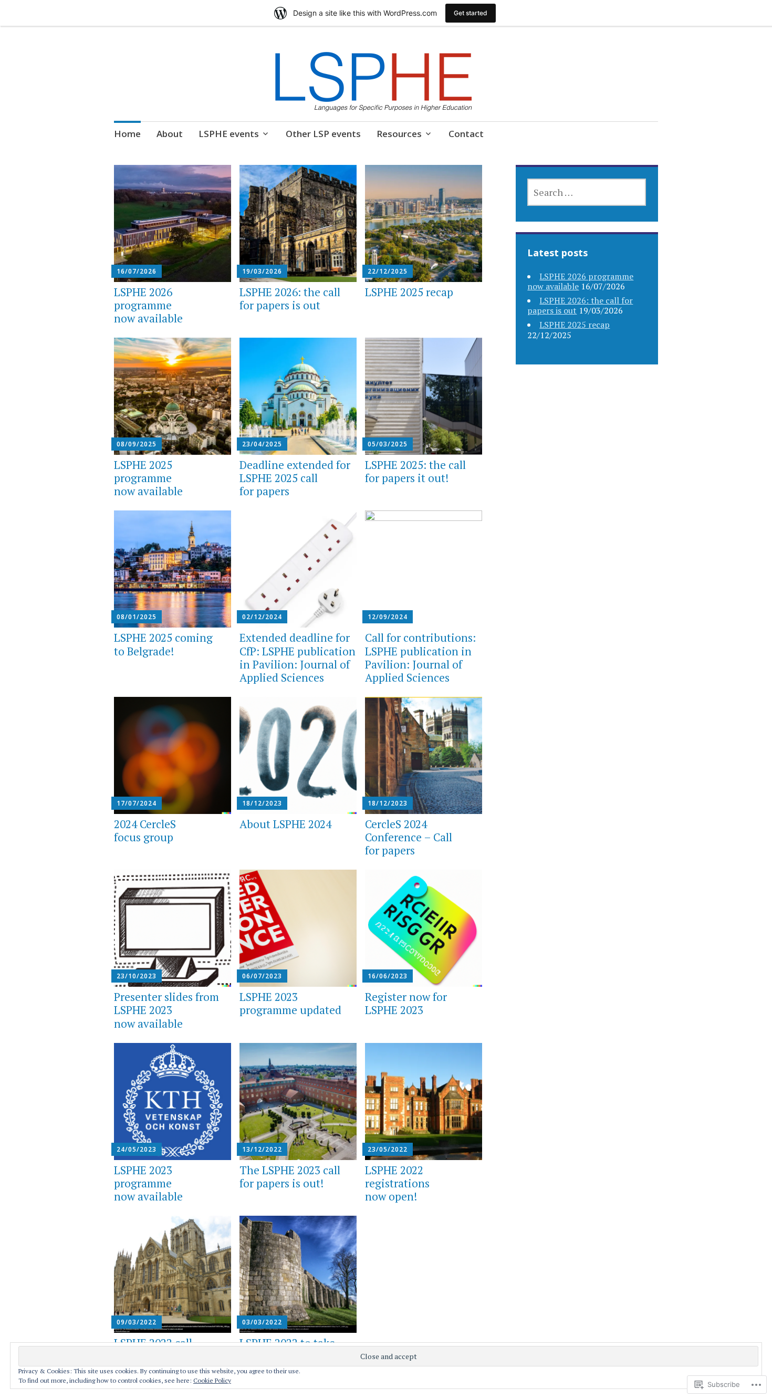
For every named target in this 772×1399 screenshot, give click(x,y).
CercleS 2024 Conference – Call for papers (408, 837)
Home (127, 134)
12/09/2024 (388, 616)
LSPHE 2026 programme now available (148, 305)
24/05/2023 (137, 1149)
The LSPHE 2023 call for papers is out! (289, 1177)
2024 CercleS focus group (145, 830)
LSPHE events (229, 134)
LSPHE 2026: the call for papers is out (289, 298)
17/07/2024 (137, 803)
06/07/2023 (262, 976)
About (170, 134)
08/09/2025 (137, 444)
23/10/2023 (137, 976)
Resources (399, 134)
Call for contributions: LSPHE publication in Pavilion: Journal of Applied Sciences (420, 657)
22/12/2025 (388, 271)
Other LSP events (323, 134)
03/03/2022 (262, 1322)
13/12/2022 (262, 1149)
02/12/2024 (262, 616)
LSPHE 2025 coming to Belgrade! (163, 644)
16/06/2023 (388, 976)
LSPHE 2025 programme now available (148, 477)
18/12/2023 (262, 803)
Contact (466, 134)
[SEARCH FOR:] (586, 192)
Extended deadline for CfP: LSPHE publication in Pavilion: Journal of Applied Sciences (297, 657)
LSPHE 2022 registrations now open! (397, 1183)
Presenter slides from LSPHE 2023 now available (166, 1009)
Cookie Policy (212, 1380)
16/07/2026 (137, 271)
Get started (470, 13)
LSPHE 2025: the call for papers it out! (415, 471)
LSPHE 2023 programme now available (148, 1183)
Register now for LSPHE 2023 (406, 1003)
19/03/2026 (262, 271)
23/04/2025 (262, 444)
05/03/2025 (388, 444)
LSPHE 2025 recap (409, 292)
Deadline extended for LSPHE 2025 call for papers (294, 477)
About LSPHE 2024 (285, 824)
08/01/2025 (137, 616)
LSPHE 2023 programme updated (290, 1003)
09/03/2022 (137, 1322)
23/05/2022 (388, 1149)
